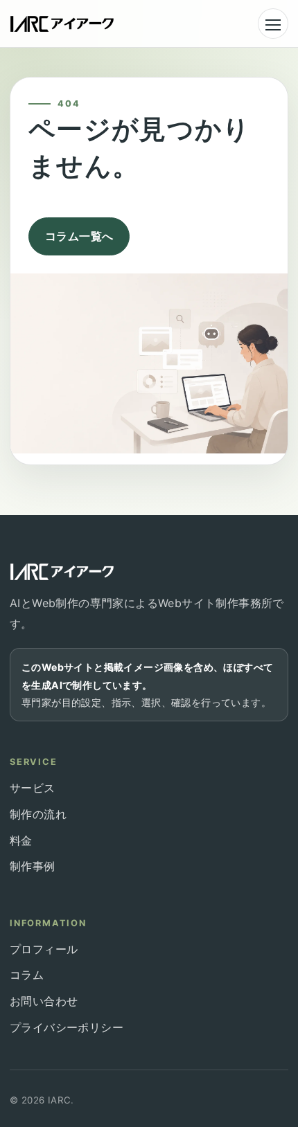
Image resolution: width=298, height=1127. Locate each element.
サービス (32, 788)
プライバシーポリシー (66, 1027)
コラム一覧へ (79, 236)
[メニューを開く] (273, 23)
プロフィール (44, 949)
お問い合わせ (44, 1001)
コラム (27, 975)
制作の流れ (38, 814)
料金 (21, 840)
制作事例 (32, 866)
